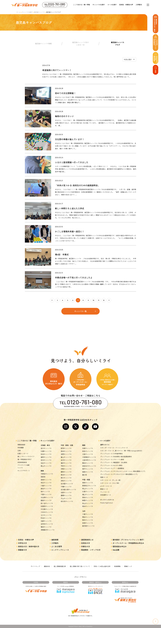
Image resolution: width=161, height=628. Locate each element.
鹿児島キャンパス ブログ (117, 43)
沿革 (19, 450)
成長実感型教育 (22, 462)
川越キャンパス (46, 485)
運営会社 (47, 566)
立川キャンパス (46, 515)
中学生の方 (22, 543)
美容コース (104, 489)
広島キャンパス (87, 491)
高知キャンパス (87, 506)
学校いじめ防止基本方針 (102, 566)
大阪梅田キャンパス (89, 457)
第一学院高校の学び (24, 459)
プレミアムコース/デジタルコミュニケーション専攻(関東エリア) (122, 471)
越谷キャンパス (46, 488)
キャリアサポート (24, 471)
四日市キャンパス (67, 501)
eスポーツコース (106, 486)
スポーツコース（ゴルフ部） (110, 483)
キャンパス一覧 (80, 311)
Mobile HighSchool (106, 503)
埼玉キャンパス (46, 483)
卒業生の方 (85, 546)
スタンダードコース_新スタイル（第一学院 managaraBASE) (121, 451)
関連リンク (128, 566)
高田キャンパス (66, 451)
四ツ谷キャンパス (47, 503)
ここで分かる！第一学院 (81, 4)
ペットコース (104, 492)
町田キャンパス (46, 518)
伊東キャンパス (66, 469)
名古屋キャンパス (67, 484)
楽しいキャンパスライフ (26, 456)
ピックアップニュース (60, 549)
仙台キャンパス (46, 463)
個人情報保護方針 (60, 566)
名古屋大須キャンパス (68, 489)
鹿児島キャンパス (39, 12)
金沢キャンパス (66, 460)
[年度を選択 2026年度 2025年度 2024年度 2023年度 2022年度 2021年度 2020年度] (129, 59)
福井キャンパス (66, 463)
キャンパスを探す (99, 4)
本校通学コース (105, 495)
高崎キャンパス (46, 480)
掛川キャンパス (66, 478)
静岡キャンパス (66, 472)
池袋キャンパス (46, 521)
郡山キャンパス (46, 466)
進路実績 (54, 539)
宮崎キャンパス (87, 523)
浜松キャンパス (66, 481)
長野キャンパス (66, 454)
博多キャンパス (87, 517)
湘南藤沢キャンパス (48, 530)
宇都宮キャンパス (47, 474)
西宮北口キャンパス (89, 466)
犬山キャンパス (66, 498)
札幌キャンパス (46, 451)
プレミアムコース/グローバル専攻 (112, 459)
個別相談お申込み (120, 546)
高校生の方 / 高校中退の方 (28, 546)
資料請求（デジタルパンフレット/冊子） (129, 539)
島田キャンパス (66, 475)
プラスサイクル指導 (23, 465)
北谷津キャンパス (47, 497)
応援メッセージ (23, 453)
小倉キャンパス (87, 514)
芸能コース (104, 477)
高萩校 (43, 477)
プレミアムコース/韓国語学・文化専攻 (113, 462)
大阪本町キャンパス (89, 460)
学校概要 (21, 447)
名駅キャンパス (66, 492)
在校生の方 (85, 543)
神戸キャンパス (87, 469)
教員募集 (117, 566)
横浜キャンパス (46, 527)
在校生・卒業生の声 (126, 4)
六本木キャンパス (47, 512)
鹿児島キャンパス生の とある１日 (80, 43)
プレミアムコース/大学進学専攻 (111, 453)
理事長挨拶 (21, 445)
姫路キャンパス (87, 472)
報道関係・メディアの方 (90, 549)
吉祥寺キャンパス (47, 524)
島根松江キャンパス (89, 485)
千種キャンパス (66, 486)
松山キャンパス (87, 503)
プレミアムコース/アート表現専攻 (112, 468)
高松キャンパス (87, 497)
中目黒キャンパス (47, 509)
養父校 (84, 475)
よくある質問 (56, 546)
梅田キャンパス (87, 463)
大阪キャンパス (87, 454)
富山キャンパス (66, 457)
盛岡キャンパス (46, 457)
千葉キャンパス (46, 494)
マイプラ (20, 468)
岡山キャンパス (87, 488)
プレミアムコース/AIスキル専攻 (111, 465)
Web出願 (116, 549)
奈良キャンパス (87, 451)
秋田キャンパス (46, 454)
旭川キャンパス (46, 448)
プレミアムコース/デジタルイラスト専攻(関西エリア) (118, 474)
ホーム (18, 12)
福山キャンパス (87, 494)
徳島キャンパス (87, 500)
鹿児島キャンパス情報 (43, 43)
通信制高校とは (87, 539)
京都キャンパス (87, 448)
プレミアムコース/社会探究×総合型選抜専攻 (116, 456)
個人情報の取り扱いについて (80, 566)
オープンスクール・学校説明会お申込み (128, 543)
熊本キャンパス (87, 520)
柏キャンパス (45, 491)
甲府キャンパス (66, 466)
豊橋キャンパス (66, 495)
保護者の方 (22, 549)
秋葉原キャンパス (47, 506)
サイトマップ (35, 566)
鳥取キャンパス (87, 483)
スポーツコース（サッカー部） (111, 480)
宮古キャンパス (46, 460)
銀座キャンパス (46, 500)
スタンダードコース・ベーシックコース (114, 448)
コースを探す (112, 4)
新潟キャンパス (66, 448)
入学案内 (139, 4)
